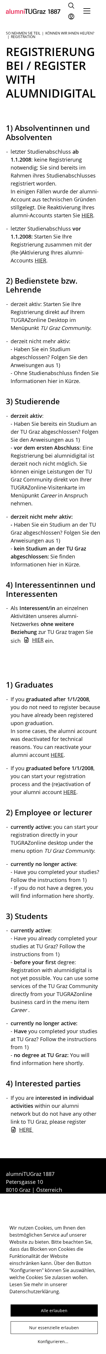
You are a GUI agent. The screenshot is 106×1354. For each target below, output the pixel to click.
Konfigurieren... (53, 1341)
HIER (87, 215)
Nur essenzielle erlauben (54, 1327)
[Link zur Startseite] (33, 11)
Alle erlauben (54, 1310)
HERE (57, 754)
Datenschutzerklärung (34, 1291)
